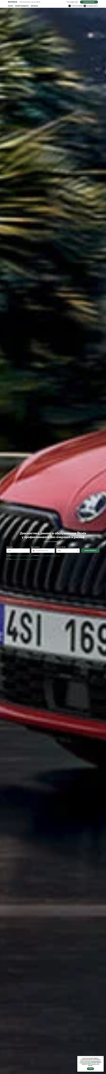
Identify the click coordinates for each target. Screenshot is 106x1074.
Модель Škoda (60, 547)
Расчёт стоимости (22, 6)
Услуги (10, 6)
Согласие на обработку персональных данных (22, 555)
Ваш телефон (35, 547)
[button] (89, 2)
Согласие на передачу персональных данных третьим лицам (25, 559)
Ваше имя (9, 547)
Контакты (34, 6)
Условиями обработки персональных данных (50, 555)
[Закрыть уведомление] (102, 1057)
